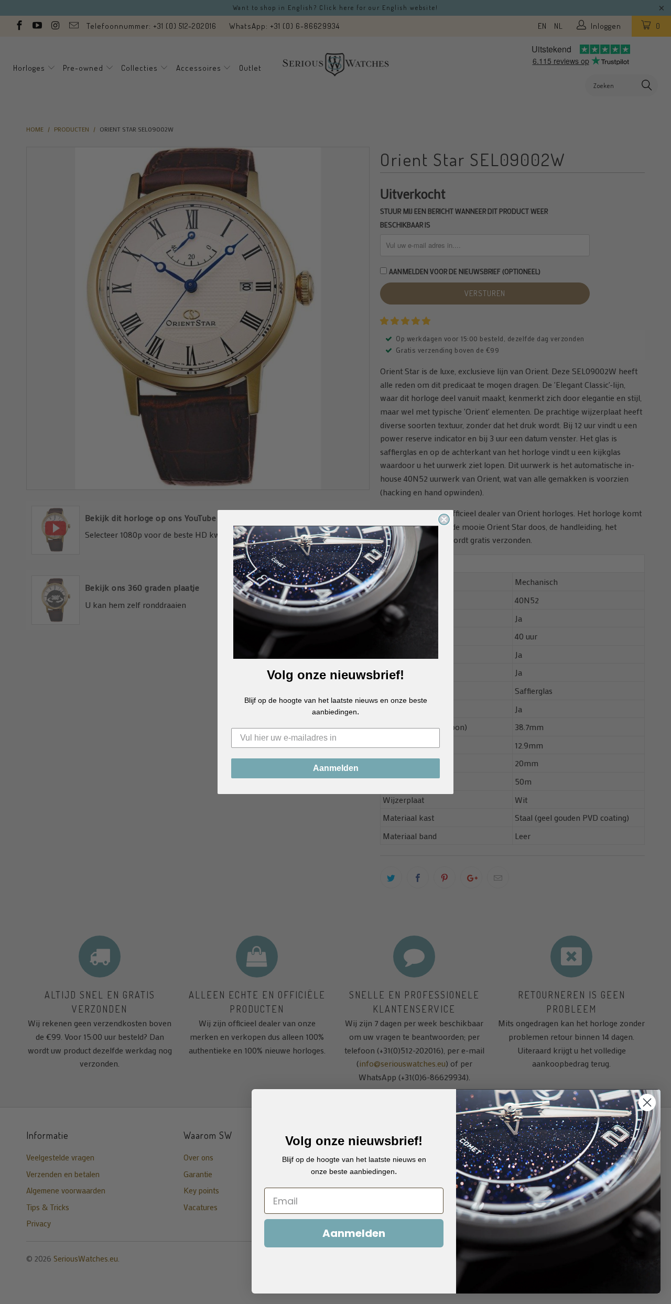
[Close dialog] (444, 519)
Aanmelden (336, 768)
